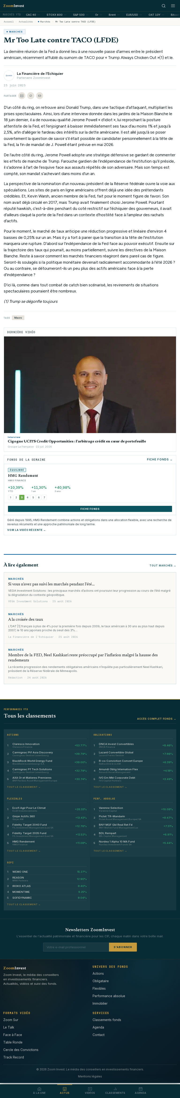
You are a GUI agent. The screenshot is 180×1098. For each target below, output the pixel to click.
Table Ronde (12, 1042)
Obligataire (101, 981)
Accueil (9, 21)
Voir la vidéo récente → (26, 530)
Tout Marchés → (163, 565)
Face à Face (12, 1035)
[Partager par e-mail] (39, 95)
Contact (99, 1035)
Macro (18, 317)
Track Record (13, 1057)
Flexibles (99, 988)
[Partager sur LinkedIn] (21, 95)
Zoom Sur (10, 1020)
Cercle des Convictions (20, 1050)
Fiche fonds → (160, 459)
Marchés (45, 21)
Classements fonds (107, 1020)
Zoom (13, 6)
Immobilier (100, 1003)
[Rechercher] (163, 6)
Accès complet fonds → (156, 718)
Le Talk (8, 1027)
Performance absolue (109, 996)
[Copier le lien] (30, 95)
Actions (98, 973)
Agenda (98, 1027)
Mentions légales (90, 1076)
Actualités (26, 21)
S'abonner (123, 947)
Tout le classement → (24, 787)
